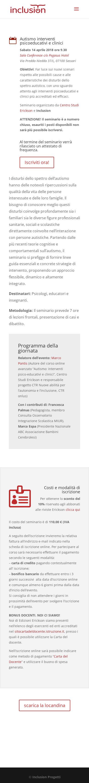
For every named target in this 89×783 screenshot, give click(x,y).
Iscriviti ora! (37, 162)
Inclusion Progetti (46, 777)
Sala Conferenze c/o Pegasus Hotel (44, 55)
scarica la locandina (44, 705)
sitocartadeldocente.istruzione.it (39, 631)
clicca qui (73, 509)
